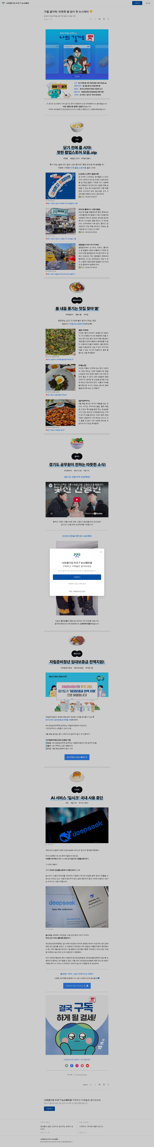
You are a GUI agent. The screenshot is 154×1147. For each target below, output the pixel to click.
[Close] (101, 552)
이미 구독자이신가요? (77, 591)
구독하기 (77, 577)
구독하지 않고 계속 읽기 (77, 584)
